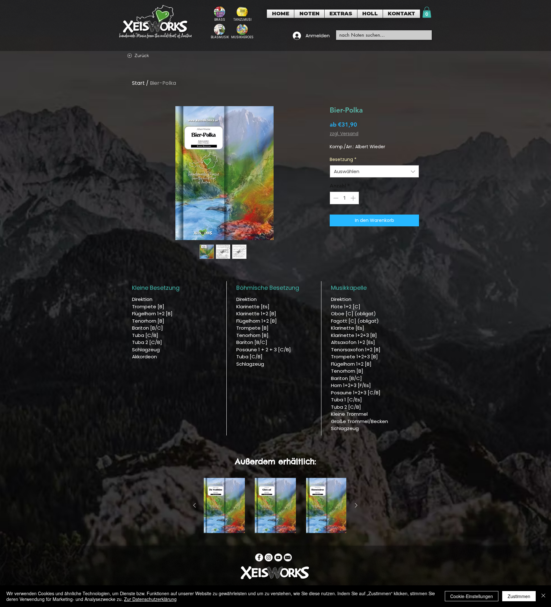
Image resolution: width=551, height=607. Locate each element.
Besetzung (343, 160)
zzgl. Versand (344, 134)
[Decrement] (335, 198)
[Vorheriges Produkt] (194, 505)
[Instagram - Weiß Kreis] (269, 557)
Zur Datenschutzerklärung (150, 599)
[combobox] (374, 171)
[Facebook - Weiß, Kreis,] (259, 557)
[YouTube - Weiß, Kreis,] (278, 557)
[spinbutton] (344, 198)
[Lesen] (219, 13)
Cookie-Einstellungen (471, 596)
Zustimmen (519, 596)
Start (138, 83)
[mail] (288, 557)
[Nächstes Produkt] (356, 505)
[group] (275, 505)
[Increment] (353, 198)
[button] (309, 14)
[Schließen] (543, 596)
